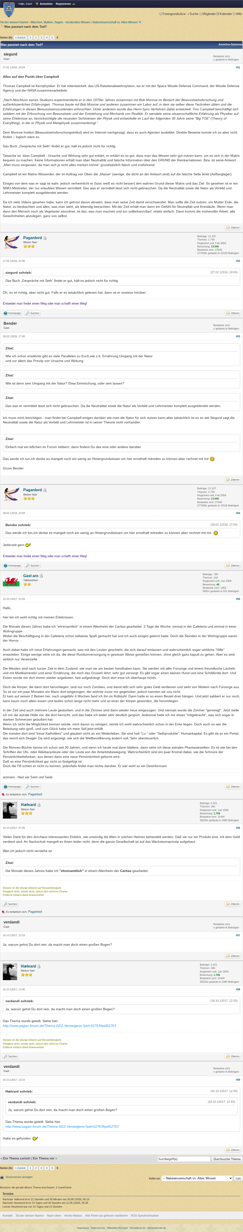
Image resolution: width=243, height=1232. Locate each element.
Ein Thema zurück (16, 1158)
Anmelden (46, 3)
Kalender (226, 14)
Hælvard (28, 805)
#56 (238, 827)
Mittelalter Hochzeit (117, 1228)
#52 (238, 260)
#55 (238, 598)
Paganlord (32, 238)
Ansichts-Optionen (231, 44)
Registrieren (63, 3)
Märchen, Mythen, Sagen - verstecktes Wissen (60, 22)
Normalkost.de (137, 1228)
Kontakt (7, 1215)
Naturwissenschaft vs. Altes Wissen (115, 22)
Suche (194, 14)
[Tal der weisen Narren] (9, 10)
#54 (238, 513)
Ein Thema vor (43, 1158)
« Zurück (20, 37)
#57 (238, 935)
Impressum (83, 1228)
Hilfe (239, 14)
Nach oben (54, 1215)
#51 (238, 67)
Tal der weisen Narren (14, 22)
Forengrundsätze (174, 14)
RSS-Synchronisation (145, 1215)
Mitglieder (209, 14)
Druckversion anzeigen (19, 1177)
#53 (238, 336)
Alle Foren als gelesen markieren (106, 1215)
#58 (238, 989)
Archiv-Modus (73, 1215)
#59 (238, 1079)
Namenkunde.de (157, 1228)
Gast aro (30, 576)
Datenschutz (98, 1228)
